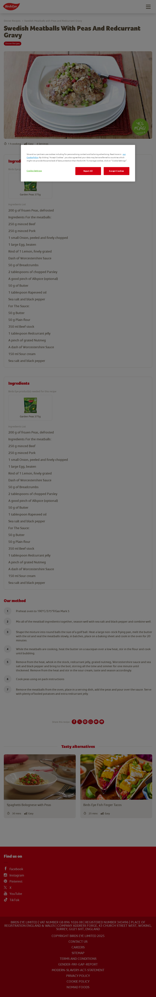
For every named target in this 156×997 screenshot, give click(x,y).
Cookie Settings (34, 171)
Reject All (88, 171)
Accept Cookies (116, 171)
